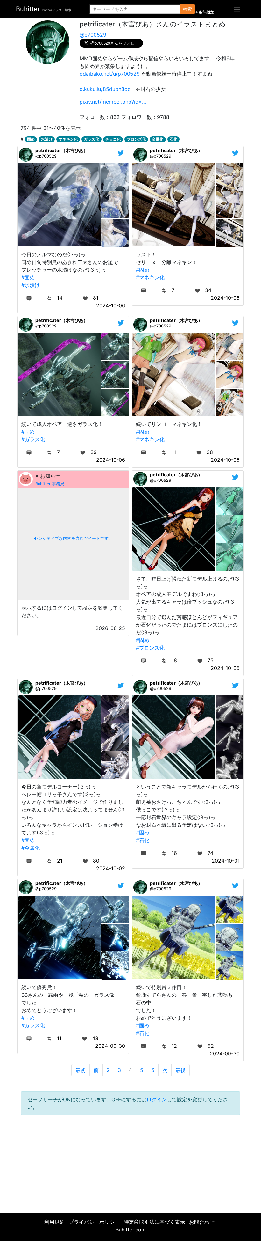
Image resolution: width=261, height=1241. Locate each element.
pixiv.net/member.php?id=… (113, 102)
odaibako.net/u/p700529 (110, 73)
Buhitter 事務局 (49, 483)
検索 (187, 9)
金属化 (157, 139)
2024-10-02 (110, 868)
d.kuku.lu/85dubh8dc (105, 89)
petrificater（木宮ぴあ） (61, 150)
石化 (173, 139)
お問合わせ (202, 1222)
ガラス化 (91, 139)
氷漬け (47, 139)
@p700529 (93, 35)
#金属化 (30, 848)
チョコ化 (113, 139)
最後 (180, 1070)
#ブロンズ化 (150, 647)
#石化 (142, 840)
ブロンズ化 (136, 139)
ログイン (156, 1099)
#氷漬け (30, 285)
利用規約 (54, 1222)
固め (31, 139)
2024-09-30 (110, 1046)
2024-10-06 (110, 305)
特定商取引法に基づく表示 (154, 1222)
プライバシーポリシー (94, 1222)
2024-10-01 (226, 860)
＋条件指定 (204, 12)
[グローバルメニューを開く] (237, 9)
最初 (80, 1070)
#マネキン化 (150, 277)
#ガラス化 (33, 439)
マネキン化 (68, 139)
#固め (28, 277)
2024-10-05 (225, 460)
